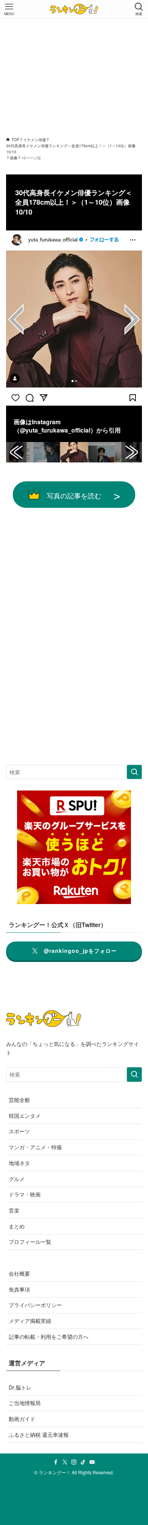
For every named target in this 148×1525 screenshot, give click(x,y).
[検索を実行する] (134, 772)
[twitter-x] (64, 1462)
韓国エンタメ (25, 1115)
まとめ (17, 1226)
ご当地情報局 (25, 1403)
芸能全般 (19, 1099)
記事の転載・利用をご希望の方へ (48, 1336)
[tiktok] (83, 1462)
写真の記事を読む (74, 495)
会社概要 (19, 1273)
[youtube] (92, 1462)
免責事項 (19, 1289)
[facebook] (55, 1462)
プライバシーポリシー (35, 1305)
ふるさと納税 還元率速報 (39, 1434)
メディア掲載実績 (30, 1320)
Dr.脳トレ (20, 1387)
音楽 (14, 1210)
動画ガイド (22, 1418)
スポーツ (19, 1131)
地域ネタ (19, 1163)
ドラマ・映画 (25, 1194)
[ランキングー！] (74, 9)
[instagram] (74, 1462)
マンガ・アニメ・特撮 (35, 1147)
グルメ (17, 1179)
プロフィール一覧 (30, 1241)
